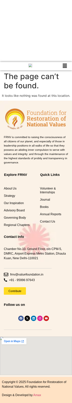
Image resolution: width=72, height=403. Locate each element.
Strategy (9, 195)
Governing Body (15, 217)
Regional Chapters (17, 225)
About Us (10, 188)
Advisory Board (14, 210)
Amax (37, 395)
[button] (65, 66)
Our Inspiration (14, 203)
